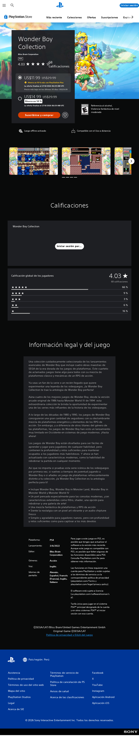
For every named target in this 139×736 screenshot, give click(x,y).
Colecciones (74, 17)
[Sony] (131, 734)
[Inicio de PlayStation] (59, 5)
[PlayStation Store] (19, 17)
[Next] (131, 161)
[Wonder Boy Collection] (33, 161)
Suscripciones (109, 17)
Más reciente (54, 17)
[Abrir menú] (4, 5)
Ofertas (91, 17)
